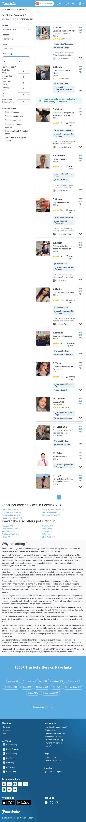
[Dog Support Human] (59, 216)
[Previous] (54, 497)
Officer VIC (46, 534)
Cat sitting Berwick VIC (11, 515)
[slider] (3, 56)
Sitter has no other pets (14, 116)
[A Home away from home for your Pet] (59, 376)
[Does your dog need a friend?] (59, 79)
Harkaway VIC (47, 529)
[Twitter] (51, 802)
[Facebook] (46, 802)
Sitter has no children (13, 120)
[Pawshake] (9, 3)
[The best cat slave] (59, 460)
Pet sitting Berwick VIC (51, 515)
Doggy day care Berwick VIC (53, 510)
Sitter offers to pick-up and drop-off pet (15, 139)
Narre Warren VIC (8, 531)
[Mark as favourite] (80, 58)
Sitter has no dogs (12, 112)
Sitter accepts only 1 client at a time (16, 132)
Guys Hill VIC (47, 531)
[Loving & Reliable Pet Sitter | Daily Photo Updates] (59, 43)
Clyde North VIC (48, 537)
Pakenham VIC (7, 526)
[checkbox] (3, 112)
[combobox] (16, 29)
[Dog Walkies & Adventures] (59, 306)
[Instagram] (57, 802)
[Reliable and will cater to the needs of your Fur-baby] (59, 261)
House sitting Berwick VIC (12, 518)
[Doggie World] (59, 408)
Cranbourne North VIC (10, 534)
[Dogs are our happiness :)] (59, 343)
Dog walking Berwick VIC (11, 512)
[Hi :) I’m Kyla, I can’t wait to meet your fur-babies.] (59, 481)
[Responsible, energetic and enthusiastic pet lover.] (59, 128)
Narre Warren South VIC (11, 529)
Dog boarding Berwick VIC (12, 510)
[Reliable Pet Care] (59, 173)
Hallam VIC (6, 537)
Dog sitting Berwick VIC (51, 512)
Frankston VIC (47, 526)
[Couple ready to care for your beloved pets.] (59, 435)
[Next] (64, 497)
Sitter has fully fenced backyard (13, 125)
